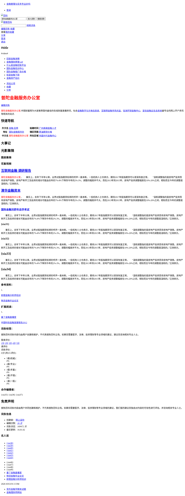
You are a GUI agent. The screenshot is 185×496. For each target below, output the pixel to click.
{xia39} (10, 445)
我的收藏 (9, 32)
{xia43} (10, 455)
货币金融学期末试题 (16, 489)
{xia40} (10, 448)
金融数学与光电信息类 (88, 111)
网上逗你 (20, 420)
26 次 (19, 423)
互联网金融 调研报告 (16, 170)
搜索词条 (31, 25)
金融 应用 (13, 128)
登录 (9, 10)
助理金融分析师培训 (11, 295)
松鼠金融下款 (13, 75)
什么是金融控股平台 (16, 65)
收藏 (12, 29)
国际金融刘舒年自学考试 (15, 209)
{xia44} (10, 458)
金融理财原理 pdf (15, 62)
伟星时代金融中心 (47, 136)
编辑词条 (5, 29)
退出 (3, 42)
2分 (6, 343)
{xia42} (10, 453)
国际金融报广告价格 (16, 72)
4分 (14, 343)
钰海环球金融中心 (131, 111)
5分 (18, 343)
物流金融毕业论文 (9, 301)
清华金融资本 (11, 190)
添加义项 (11, 83)
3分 (10, 343)
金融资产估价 (13, 78)
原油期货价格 (45, 132)
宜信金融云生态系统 (152, 111)
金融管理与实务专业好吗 (18, 4)
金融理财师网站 (14, 492)
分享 (3, 35)
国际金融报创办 (16, 132)
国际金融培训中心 (15, 68)
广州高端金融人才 (47, 128)
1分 (2, 343)
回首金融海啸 (13, 59)
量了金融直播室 (8, 317)
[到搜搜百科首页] (6, 22)
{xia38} (10, 443)
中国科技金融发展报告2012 (14, 322)
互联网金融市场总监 (111, 111)
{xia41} (10, 450)
